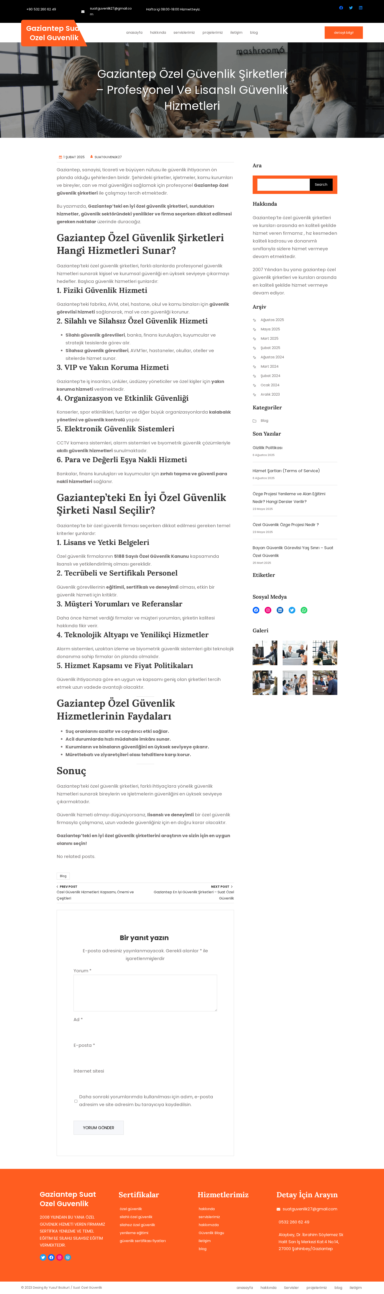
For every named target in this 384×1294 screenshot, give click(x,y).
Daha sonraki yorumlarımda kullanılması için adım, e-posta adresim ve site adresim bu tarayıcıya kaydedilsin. (146, 1101)
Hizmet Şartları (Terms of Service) (286, 470)
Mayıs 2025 (270, 329)
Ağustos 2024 (272, 357)
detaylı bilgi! (344, 32)
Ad (78, 1019)
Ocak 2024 (270, 385)
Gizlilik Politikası (267, 447)
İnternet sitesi (89, 1071)
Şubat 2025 (270, 347)
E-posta (84, 1045)
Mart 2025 (269, 338)
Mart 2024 (270, 366)
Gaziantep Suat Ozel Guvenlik (54, 33)
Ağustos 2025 (272, 319)
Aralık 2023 (270, 394)
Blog (63, 876)
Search (321, 184)
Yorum (83, 971)
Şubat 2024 (270, 375)
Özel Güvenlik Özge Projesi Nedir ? (286, 524)
